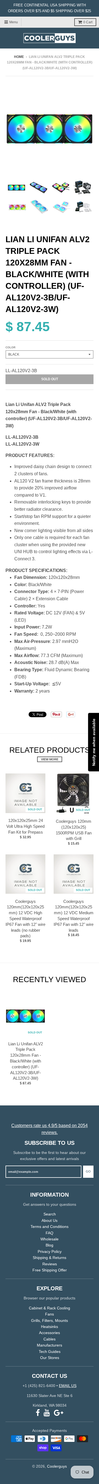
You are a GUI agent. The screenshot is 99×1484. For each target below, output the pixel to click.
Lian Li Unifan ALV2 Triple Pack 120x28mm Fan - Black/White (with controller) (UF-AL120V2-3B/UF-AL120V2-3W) (25, 1061)
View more (49, 759)
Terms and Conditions (49, 1226)
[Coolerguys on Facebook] (38, 1413)
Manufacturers (49, 1345)
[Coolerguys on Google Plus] (58, 1413)
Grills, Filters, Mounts (49, 1320)
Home (19, 57)
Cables (49, 1339)
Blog (49, 1245)
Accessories (49, 1332)
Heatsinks (49, 1326)
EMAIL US (67, 1385)
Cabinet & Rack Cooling (49, 1308)
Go (88, 1171)
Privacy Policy (50, 1251)
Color (10, 347)
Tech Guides (50, 1351)
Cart (87, 22)
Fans (49, 1314)
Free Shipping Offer (49, 1270)
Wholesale (49, 1239)
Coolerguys (57, 1466)
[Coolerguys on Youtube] (47, 1413)
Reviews (49, 1264)
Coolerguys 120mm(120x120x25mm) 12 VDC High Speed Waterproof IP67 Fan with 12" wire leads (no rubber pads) (25, 918)
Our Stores (49, 1357)
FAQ (49, 1233)
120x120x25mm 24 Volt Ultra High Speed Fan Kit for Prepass (25, 826)
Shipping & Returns (49, 1257)
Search (49, 1214)
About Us (49, 1220)
